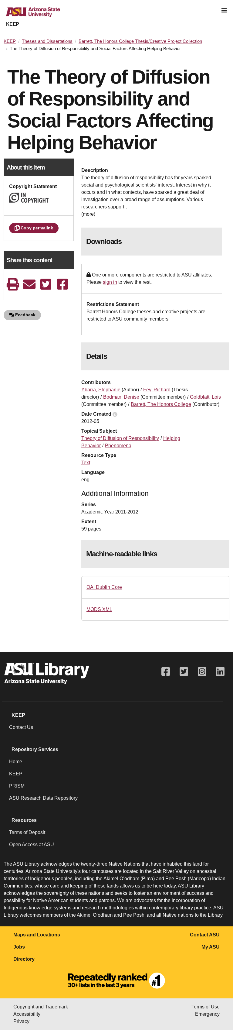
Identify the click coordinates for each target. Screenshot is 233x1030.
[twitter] (45, 284)
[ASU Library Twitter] (184, 671)
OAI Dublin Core (104, 587)
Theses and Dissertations (47, 41)
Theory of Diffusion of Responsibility (120, 438)
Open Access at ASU (31, 844)
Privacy (21, 1021)
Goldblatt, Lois (205, 397)
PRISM (17, 785)
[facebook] (62, 284)
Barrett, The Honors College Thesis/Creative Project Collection (140, 41)
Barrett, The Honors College (161, 404)
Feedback (24, 314)
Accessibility (26, 1014)
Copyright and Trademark (40, 1006)
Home (15, 761)
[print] (12, 284)
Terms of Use (205, 1006)
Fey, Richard (157, 389)
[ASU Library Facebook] (166, 671)
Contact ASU (205, 934)
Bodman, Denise (121, 397)
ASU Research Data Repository (43, 798)
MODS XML (99, 609)
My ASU (210, 946)
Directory (24, 959)
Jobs (19, 946)
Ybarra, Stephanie (100, 389)
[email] (29, 284)
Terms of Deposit (27, 832)
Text (85, 462)
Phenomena (118, 445)
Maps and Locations (36, 934)
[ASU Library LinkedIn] (220, 671)
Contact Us (21, 727)
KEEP (12, 24)
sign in (110, 282)
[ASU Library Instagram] (202, 671)
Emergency (207, 1014)
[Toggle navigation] (224, 10)
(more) (88, 214)
